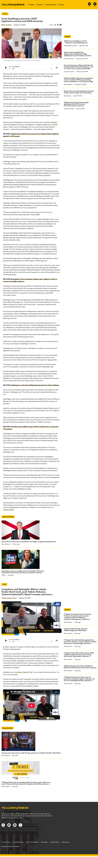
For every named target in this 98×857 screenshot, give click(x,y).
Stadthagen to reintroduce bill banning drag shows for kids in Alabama (35, 385)
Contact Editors (55, 846)
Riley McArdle (7, 25)
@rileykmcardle (8, 509)
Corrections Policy (18, 846)
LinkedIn (58, 25)
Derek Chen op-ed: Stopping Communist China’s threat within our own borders (79, 92)
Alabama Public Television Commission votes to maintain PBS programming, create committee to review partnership (78, 79)
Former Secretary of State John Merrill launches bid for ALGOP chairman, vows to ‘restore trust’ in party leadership (78, 66)
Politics (5, 14)
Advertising (65, 846)
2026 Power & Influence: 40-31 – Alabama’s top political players (76, 42)
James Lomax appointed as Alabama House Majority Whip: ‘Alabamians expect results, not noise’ (77, 53)
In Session (53, 122)
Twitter (55, 25)
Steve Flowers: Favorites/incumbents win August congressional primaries (29, 541)
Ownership (44, 846)
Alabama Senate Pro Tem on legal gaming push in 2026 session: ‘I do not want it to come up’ (76, 104)
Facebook (60, 25)
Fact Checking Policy (32, 846)
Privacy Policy (6, 846)
